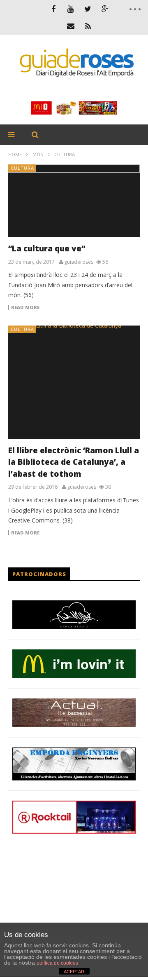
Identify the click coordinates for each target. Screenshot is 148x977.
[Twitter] (88, 8)
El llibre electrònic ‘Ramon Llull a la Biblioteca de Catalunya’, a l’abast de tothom (73, 462)
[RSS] (88, 26)
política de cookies (57, 963)
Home (15, 154)
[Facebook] (53, 8)
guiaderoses (78, 262)
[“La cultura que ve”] (74, 200)
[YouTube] (70, 8)
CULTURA (22, 168)
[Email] (70, 26)
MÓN (38, 154)
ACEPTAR (74, 971)
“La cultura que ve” (46, 248)
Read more (25, 307)
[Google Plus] (105, 8)
